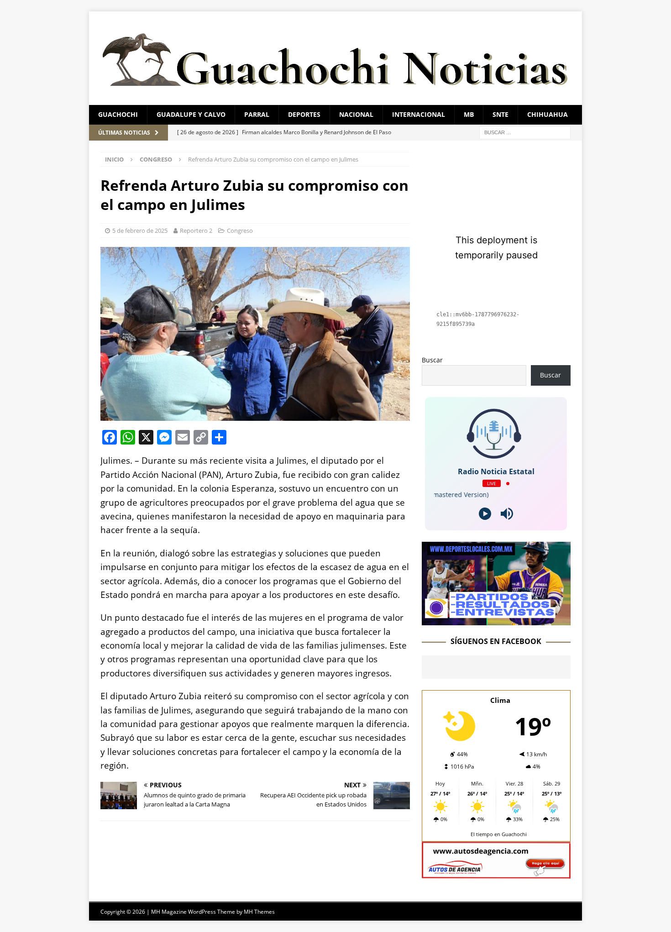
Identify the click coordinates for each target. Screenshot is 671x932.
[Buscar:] (525, 131)
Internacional (418, 114)
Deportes (304, 114)
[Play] (485, 513)
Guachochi (118, 114)
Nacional (356, 114)
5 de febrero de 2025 (140, 230)
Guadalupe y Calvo (191, 114)
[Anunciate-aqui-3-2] (496, 873)
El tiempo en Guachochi (499, 834)
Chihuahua (547, 114)
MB (469, 114)
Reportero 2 (196, 230)
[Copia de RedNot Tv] (496, 620)
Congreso (240, 230)
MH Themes (259, 912)
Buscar (432, 360)
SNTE (500, 114)
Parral (256, 114)
